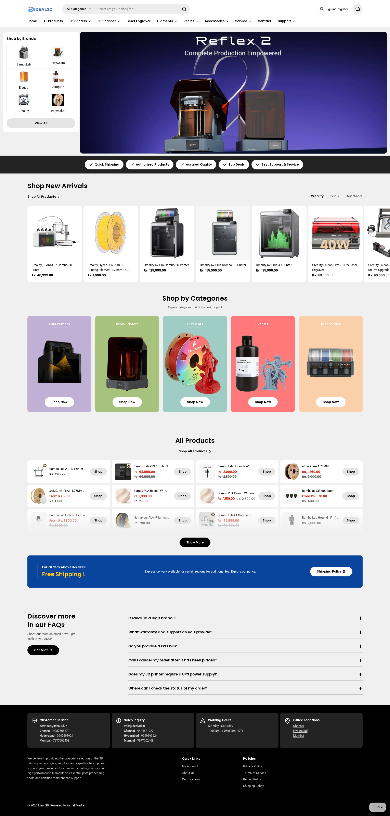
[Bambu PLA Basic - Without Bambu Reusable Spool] (207, 496)
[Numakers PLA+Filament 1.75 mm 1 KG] (123, 520)
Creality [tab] (317, 196)
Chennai (298, 726)
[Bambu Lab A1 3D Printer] (39, 472)
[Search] (184, 9)
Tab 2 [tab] (334, 196)
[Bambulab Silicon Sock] (291, 496)
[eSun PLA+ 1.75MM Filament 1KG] (291, 472)
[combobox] (126, 9)
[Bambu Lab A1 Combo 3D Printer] (207, 520)
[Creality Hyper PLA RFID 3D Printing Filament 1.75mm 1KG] (110, 233)
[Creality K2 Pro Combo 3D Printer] (167, 233)
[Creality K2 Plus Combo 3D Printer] (223, 233)
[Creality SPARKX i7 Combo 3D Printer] (54, 233)
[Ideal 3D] (233, 93)
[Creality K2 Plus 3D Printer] (279, 233)
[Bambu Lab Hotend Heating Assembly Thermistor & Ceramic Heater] (39, 520)
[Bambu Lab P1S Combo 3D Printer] (123, 472)
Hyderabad (300, 731)
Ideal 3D (43, 805)
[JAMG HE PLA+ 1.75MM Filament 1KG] (39, 496)
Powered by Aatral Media (67, 805)
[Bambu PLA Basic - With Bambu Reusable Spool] (123, 496)
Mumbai (298, 735)
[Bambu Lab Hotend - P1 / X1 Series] (291, 520)
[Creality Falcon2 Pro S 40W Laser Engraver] (335, 233)
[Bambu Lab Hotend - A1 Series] (207, 472)
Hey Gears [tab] (354, 196)
